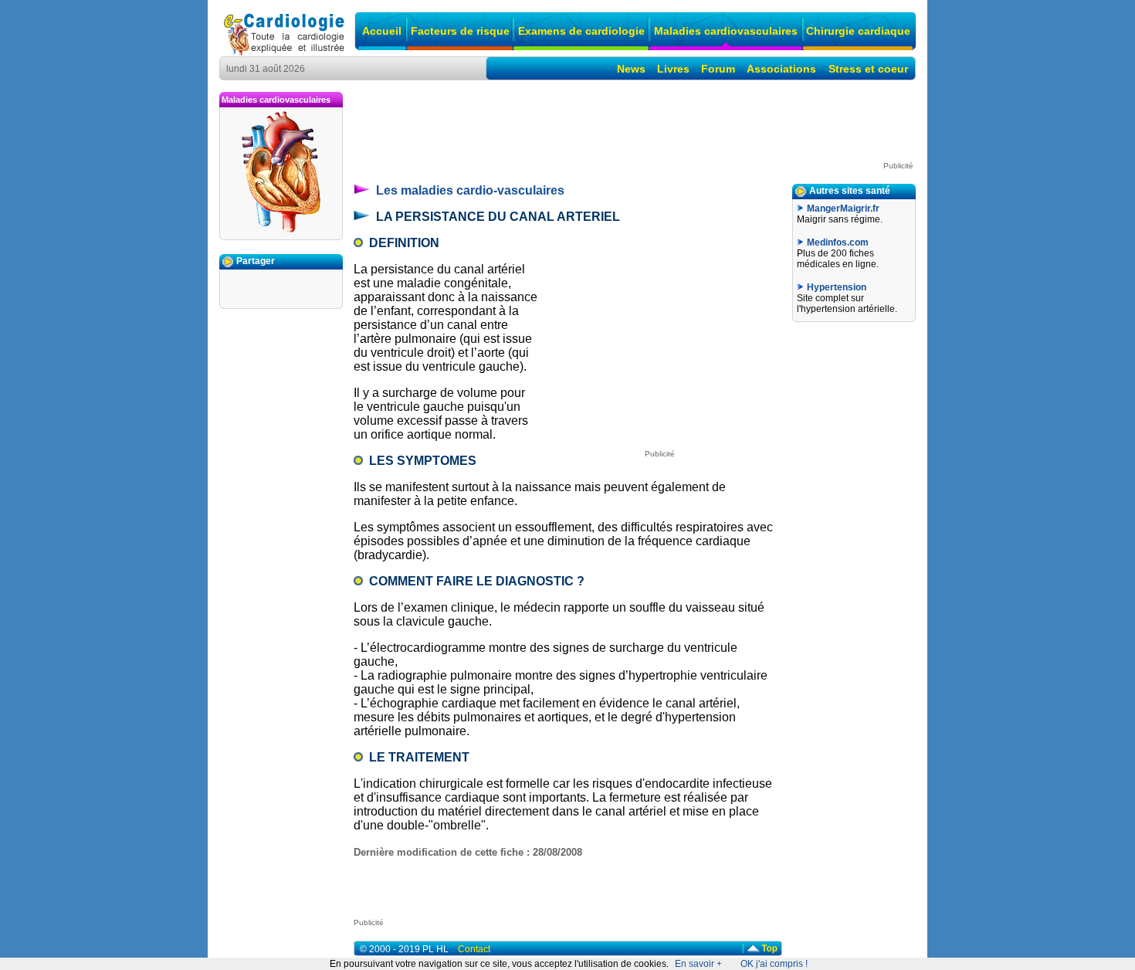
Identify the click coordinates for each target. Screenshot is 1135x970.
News (631, 69)
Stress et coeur (868, 69)
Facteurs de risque (460, 31)
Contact (474, 949)
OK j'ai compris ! (774, 963)
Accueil (381, 31)
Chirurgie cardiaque (858, 31)
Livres (673, 69)
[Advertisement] (635, 126)
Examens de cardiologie (581, 31)
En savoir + (698, 963)
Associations (781, 69)
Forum (718, 69)
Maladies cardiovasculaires (726, 31)
